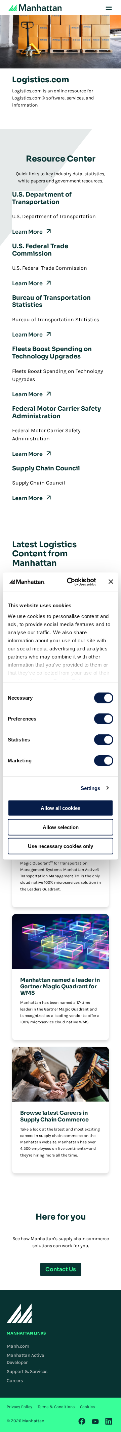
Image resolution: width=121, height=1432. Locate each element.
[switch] (103, 718)
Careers (15, 1380)
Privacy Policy (19, 1406)
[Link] (82, 1421)
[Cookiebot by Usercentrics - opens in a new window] (71, 581)
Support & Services (27, 1371)
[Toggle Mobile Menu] (109, 7)
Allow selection (61, 827)
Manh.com (18, 1346)
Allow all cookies (60, 808)
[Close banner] (111, 581)
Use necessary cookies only (60, 846)
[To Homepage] (19, 1313)
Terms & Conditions (56, 1406)
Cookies (87, 1406)
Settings (90, 788)
